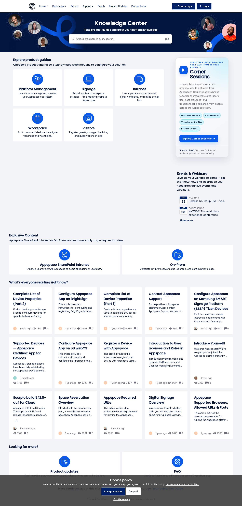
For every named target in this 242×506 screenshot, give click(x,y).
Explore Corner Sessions (198, 138)
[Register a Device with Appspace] (121, 362)
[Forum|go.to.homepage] (32, 6)
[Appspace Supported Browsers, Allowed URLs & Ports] (211, 415)
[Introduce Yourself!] (211, 362)
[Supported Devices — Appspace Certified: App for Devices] (30, 362)
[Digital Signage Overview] (166, 415)
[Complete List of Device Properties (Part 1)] (121, 310)
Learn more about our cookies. (182, 484)
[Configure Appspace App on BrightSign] (75, 310)
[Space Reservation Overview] (75, 415)
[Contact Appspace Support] (166, 310)
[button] (121, 499)
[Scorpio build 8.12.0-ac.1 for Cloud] (30, 415)
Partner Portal (138, 6)
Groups (75, 6)
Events (101, 6)
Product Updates (118, 6)
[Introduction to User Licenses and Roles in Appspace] (166, 362)
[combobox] (120, 39)
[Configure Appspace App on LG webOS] (75, 362)
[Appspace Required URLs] (121, 415)
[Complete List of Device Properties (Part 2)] (30, 310)
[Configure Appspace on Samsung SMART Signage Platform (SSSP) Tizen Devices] (211, 310)
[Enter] (72, 39)
